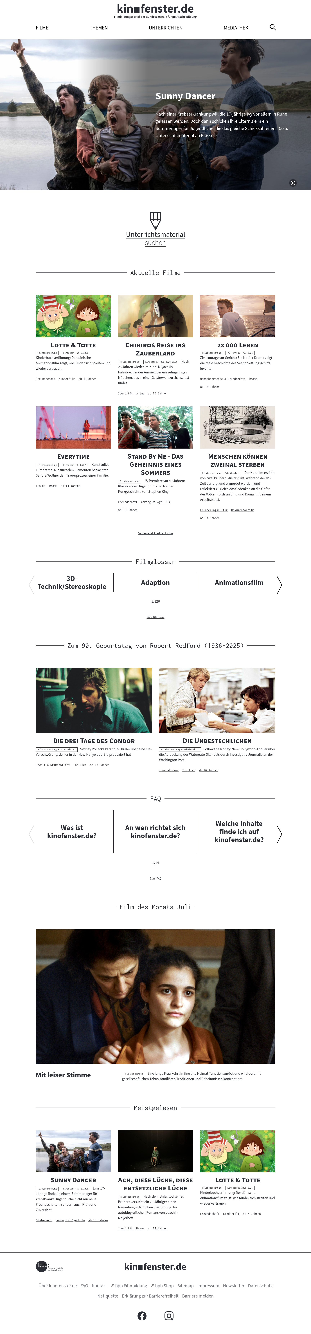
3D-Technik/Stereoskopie (71, 582)
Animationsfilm (239, 582)
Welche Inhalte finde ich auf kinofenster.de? (239, 831)
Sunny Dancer (185, 95)
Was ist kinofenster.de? (71, 832)
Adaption (155, 582)
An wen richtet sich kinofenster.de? (155, 832)
